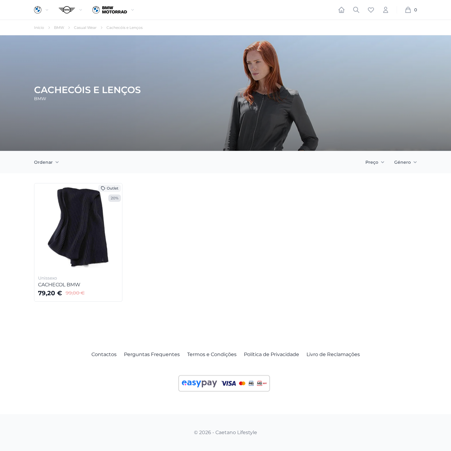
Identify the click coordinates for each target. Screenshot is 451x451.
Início (39, 27)
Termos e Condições (212, 354)
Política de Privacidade (271, 354)
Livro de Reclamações (333, 354)
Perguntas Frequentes (152, 354)
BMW (59, 27)
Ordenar (43, 162)
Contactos (104, 354)
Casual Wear (85, 27)
